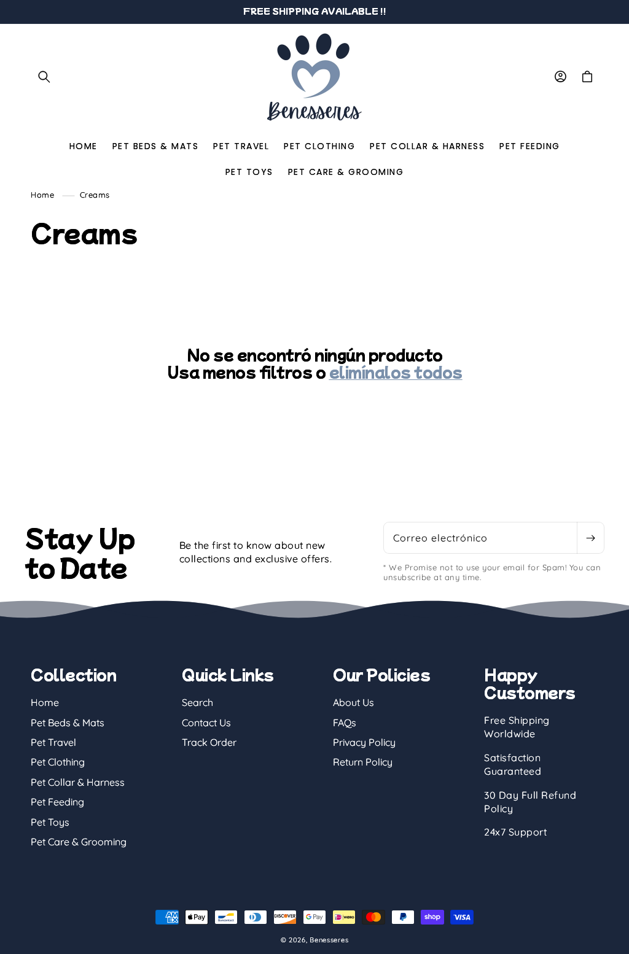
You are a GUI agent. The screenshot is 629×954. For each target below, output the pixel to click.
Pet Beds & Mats (67, 722)
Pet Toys (50, 822)
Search (197, 702)
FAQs (344, 722)
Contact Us (206, 722)
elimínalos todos (396, 372)
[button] (44, 76)
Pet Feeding (57, 802)
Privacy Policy (364, 742)
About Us (353, 702)
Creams (95, 195)
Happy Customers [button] (530, 683)
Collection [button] (73, 674)
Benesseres (329, 940)
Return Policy (363, 762)
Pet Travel (53, 742)
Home (42, 195)
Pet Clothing (58, 762)
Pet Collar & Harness (78, 782)
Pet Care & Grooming (79, 842)
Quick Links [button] (228, 674)
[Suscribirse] (590, 538)
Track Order (209, 742)
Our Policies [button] (381, 674)
